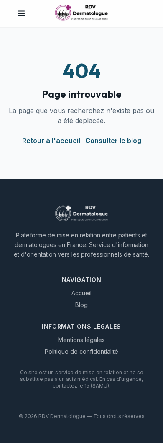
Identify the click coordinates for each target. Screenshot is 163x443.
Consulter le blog (113, 140)
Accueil (81, 293)
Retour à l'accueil (51, 140)
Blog (81, 304)
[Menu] (21, 13)
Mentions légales (81, 339)
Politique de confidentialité (81, 351)
